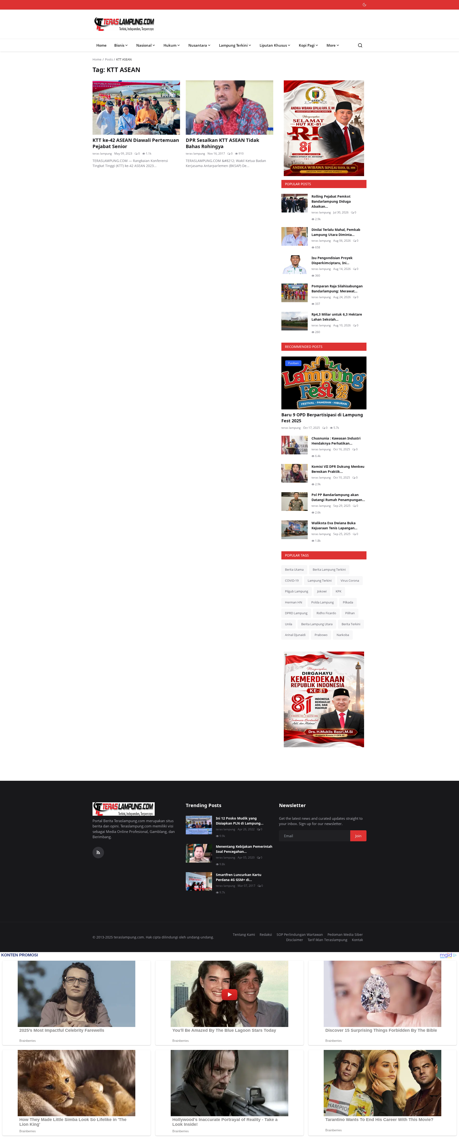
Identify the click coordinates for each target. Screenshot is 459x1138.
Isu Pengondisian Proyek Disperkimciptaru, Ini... (332, 260)
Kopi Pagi (307, 45)
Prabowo (321, 635)
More (331, 45)
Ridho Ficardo (326, 613)
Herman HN (293, 602)
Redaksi (266, 934)
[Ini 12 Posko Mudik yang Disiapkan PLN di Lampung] (199, 825)
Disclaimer (294, 939)
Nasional (144, 45)
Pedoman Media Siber (345, 934)
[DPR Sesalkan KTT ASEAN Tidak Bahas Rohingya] (229, 107)
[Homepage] (124, 24)
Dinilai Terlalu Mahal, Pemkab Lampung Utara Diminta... (335, 232)
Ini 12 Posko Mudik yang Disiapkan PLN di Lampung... (239, 821)
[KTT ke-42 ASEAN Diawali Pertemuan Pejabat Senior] (136, 107)
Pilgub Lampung (296, 591)
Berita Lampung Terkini (329, 569)
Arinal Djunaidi (295, 635)
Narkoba (343, 635)
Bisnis (119, 45)
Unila (288, 624)
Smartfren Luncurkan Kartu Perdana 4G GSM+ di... (238, 877)
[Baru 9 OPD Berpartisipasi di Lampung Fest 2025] (323, 383)
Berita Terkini (351, 624)
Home (101, 45)
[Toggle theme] (364, 5)
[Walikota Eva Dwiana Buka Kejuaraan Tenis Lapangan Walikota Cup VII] (294, 529)
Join (358, 835)
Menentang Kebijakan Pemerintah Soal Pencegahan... (244, 849)
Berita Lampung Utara (317, 624)
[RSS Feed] (98, 852)
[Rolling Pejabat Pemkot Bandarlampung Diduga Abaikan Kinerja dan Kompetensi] (294, 203)
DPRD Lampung (296, 613)
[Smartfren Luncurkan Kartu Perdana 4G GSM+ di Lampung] (199, 881)
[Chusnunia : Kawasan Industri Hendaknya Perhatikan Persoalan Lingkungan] (294, 445)
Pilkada (348, 602)
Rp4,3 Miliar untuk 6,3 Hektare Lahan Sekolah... (336, 317)
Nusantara (197, 45)
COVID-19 (292, 580)
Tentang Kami (244, 934)
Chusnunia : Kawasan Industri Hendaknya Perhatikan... (336, 441)
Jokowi (322, 591)
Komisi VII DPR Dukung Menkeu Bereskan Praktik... (337, 469)
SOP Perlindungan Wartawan (300, 934)
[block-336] (324, 128)
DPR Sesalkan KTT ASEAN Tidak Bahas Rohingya (222, 143)
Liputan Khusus (273, 45)
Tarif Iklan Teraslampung (327, 939)
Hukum (170, 45)
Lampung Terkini (233, 45)
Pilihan (350, 613)
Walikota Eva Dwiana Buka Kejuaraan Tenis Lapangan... (334, 525)
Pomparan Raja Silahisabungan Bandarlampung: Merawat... (337, 288)
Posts (109, 59)
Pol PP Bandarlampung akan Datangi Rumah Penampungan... (338, 497)
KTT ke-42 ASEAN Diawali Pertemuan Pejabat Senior (136, 143)
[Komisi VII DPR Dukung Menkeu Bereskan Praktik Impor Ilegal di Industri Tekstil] (294, 473)
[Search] (360, 45)
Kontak (357, 939)
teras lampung (102, 153)
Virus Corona (350, 580)
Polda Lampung (322, 602)
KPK (338, 591)
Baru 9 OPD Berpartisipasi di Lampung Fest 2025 (322, 418)
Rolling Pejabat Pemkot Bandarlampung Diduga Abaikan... (331, 201)
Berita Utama (294, 569)
